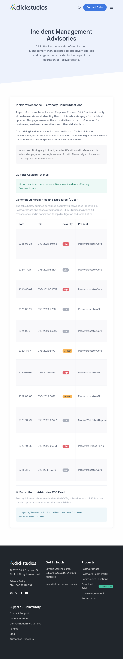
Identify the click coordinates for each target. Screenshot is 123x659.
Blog (12, 634)
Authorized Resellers (22, 639)
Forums (14, 628)
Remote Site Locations (95, 579)
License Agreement (93, 593)
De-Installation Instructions (25, 623)
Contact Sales (95, 7)
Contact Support (19, 613)
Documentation (19, 618)
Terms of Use (89, 598)
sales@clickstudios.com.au (61, 584)
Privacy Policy (18, 581)
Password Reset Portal (95, 574)
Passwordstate (90, 568)
